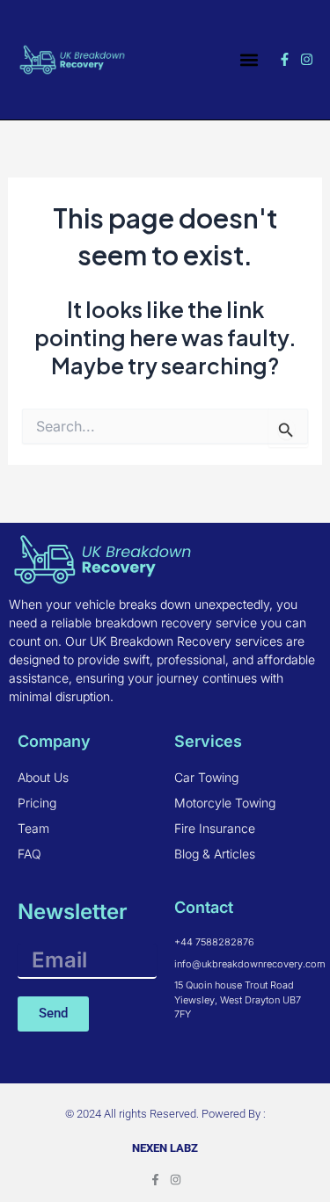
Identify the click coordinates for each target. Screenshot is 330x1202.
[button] (248, 59)
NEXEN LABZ (165, 1148)
